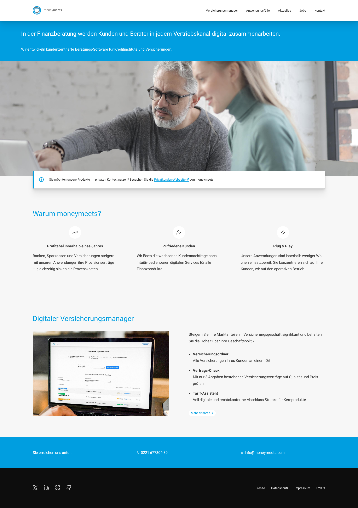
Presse (260, 488)
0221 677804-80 (154, 452)
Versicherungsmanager (222, 10)
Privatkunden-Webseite (170, 179)
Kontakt (319, 10)
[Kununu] (57, 488)
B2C (319, 488)
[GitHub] (68, 488)
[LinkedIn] (46, 488)
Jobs (302, 10)
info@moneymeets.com (265, 452)
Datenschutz (279, 488)
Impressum (302, 488)
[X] (35, 488)
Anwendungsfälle (258, 10)
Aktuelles (284, 10)
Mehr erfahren (200, 413)
